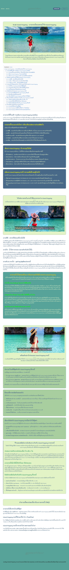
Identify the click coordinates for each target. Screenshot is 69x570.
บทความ (7, 8)
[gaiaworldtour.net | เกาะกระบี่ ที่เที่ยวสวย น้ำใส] (34, 8)
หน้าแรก (3, 8)
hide (11, 67)
